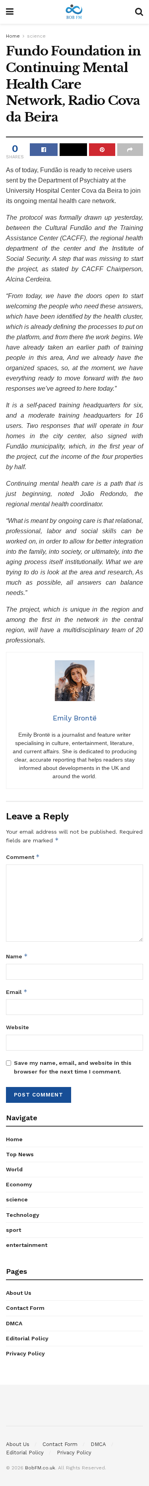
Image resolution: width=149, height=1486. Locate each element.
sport (13, 1230)
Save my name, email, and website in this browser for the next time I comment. (73, 1067)
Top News (20, 1154)
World (14, 1169)
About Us (18, 1293)
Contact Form (25, 1308)
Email (16, 992)
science (36, 36)
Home (13, 36)
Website (17, 1027)
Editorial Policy (27, 1338)
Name (17, 956)
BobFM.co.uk (40, 1468)
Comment (23, 857)
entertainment (26, 1245)
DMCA (14, 1323)
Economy (19, 1184)
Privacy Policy (25, 1353)
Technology (22, 1215)
